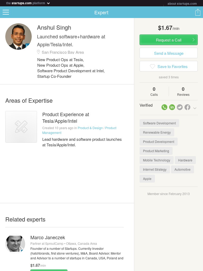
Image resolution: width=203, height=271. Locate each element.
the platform (26, 2)
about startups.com (182, 3)
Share (197, 12)
